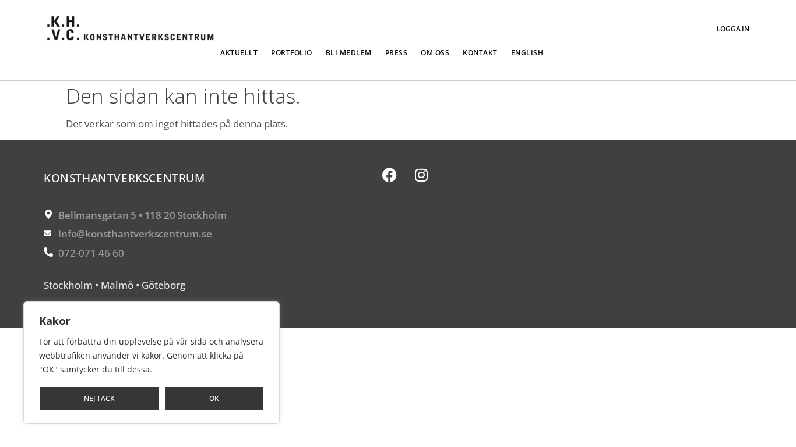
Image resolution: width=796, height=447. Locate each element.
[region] (151, 362)
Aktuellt (239, 53)
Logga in (733, 29)
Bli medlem (349, 53)
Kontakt (480, 53)
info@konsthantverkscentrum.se (135, 233)
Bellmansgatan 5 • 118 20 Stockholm (142, 215)
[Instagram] (421, 174)
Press (396, 53)
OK (214, 398)
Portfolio (291, 53)
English (527, 53)
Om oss (435, 53)
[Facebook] (389, 174)
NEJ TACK (99, 398)
